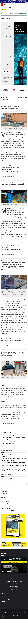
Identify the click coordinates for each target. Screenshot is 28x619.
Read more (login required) (8, 176)
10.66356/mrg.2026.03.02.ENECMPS (12, 249)
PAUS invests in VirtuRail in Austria (11, 4)
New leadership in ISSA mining (9, 478)
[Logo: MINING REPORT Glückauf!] (7, 8)
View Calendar (4, 446)
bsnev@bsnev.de (14, 589)
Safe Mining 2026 (10, 443)
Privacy (2, 606)
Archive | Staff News (6, 508)
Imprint (2, 603)
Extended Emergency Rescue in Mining (11, 481)
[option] (14, 565)
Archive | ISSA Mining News (8, 510)
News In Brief (5, 491)
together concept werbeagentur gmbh (19, 612)
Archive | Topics (5, 501)
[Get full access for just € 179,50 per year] (14, 544)
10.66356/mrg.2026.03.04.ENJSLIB (12, 418)
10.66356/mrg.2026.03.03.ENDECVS (12, 340)
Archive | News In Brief (7, 506)
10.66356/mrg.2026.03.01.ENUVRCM (12, 171)
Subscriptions (4, 597)
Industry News (5, 489)
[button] (2, 616)
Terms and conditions (6, 599)
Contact (3, 601)
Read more (6, 71)
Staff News (4, 493)
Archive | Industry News (7, 503)
